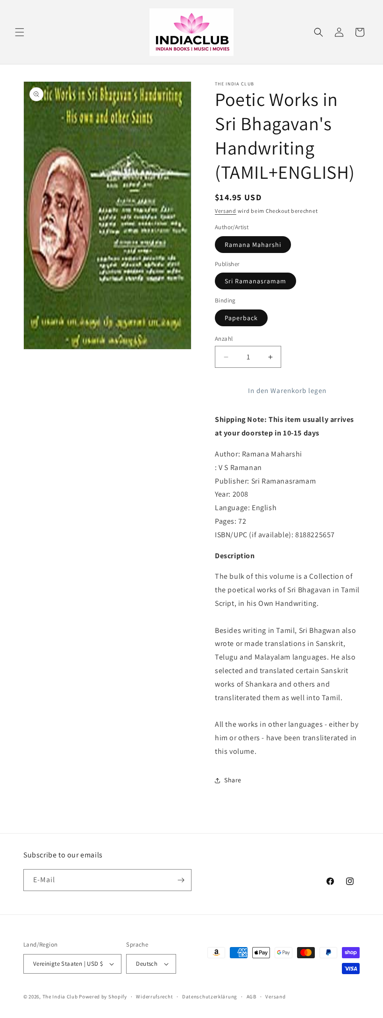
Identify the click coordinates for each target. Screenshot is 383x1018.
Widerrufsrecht (154, 996)
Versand (225, 210)
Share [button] (232, 780)
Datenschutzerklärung (209, 996)
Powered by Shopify (103, 996)
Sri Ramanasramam (255, 281)
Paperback (241, 318)
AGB (251, 996)
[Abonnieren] (180, 880)
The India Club (60, 996)
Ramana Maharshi (253, 244)
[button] (19, 32)
